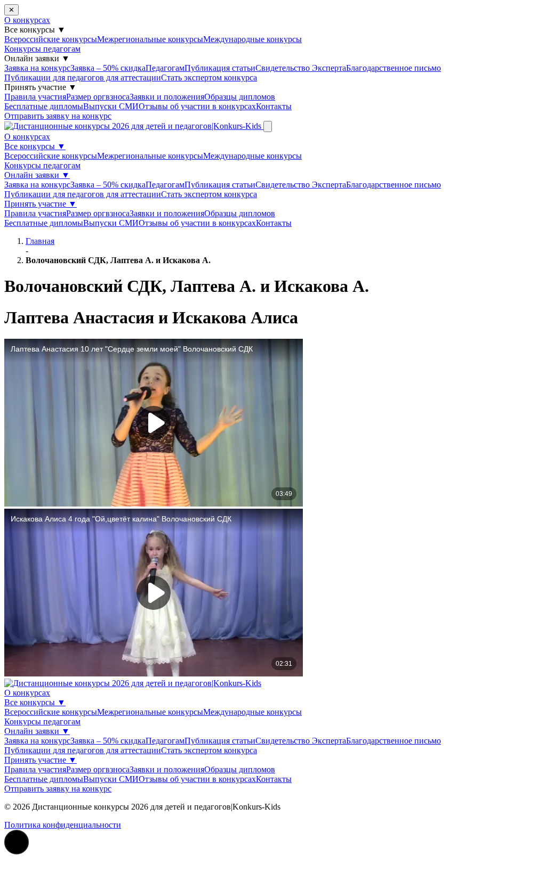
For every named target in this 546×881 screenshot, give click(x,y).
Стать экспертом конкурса (209, 77)
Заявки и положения (167, 96)
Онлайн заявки (37, 175)
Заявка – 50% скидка (108, 67)
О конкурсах (27, 20)
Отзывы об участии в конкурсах (197, 106)
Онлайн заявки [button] (37, 58)
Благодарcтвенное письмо (393, 67)
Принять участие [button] (40, 87)
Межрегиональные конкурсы (150, 39)
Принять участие (40, 203)
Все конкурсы (35, 146)
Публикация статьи (219, 67)
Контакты (274, 106)
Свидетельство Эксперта (300, 67)
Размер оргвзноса (98, 96)
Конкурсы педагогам (42, 48)
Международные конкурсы (252, 39)
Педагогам (165, 67)
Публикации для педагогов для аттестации (82, 77)
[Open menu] (267, 126)
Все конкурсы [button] (35, 29)
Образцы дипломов (239, 96)
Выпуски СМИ (111, 106)
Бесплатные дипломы (43, 106)
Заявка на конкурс (37, 67)
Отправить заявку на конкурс (57, 115)
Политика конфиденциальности (62, 824)
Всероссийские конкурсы (50, 39)
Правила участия (35, 96)
